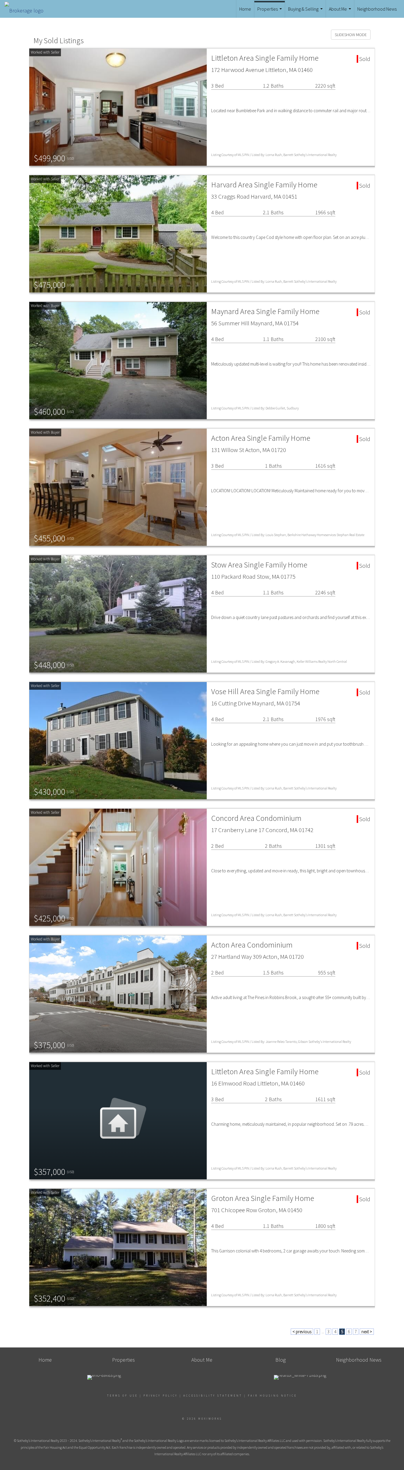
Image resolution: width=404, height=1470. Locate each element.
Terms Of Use (122, 1395)
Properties (270, 12)
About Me (341, 12)
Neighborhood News (377, 9)
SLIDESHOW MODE (351, 34)
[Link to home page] (26, 9)
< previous (302, 1331)
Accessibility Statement (212, 1395)
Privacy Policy (160, 1395)
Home (245, 9)
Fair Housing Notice (272, 1395)
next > (366, 1331)
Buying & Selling (306, 12)
